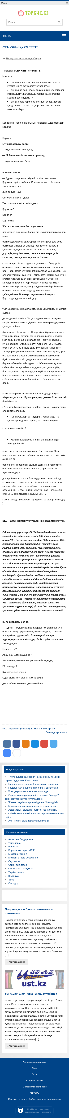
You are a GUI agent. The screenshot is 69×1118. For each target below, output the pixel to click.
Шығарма (13, 876)
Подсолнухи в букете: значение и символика (33, 787)
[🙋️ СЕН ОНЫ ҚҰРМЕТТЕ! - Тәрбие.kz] (7, 753)
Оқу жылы (14, 861)
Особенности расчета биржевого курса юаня (33, 784)
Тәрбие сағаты (16, 872)
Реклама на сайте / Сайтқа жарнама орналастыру (34, 1099)
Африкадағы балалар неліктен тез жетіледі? (32, 809)
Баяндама (13, 846)
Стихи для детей (17, 864)
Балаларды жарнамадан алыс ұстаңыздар (32, 806)
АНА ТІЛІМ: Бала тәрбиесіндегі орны (28, 820)
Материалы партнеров (35, 1087)
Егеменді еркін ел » (56, 732)
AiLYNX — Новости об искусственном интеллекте (38, 1110)
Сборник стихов (34, 1080)
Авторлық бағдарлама (20, 839)
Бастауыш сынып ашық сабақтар (23, 58)
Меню (4, 3)
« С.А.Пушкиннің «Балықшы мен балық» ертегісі (29, 728)
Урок (34, 1068)
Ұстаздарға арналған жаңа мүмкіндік (28, 791)
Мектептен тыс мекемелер (23, 857)
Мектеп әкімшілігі (17, 854)
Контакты (34, 1093)
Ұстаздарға (14, 843)
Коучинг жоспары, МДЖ (21, 850)
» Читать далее (16, 962)
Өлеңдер (13, 883)
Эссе (11, 879)
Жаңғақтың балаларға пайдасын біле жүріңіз (33, 802)
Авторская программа (34, 1062)
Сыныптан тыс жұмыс (20, 868)
